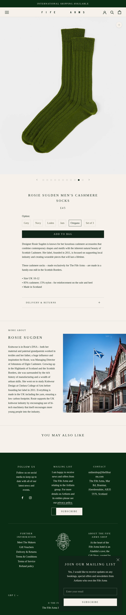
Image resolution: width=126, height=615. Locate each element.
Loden (50, 223)
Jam (62, 223)
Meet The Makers (26, 542)
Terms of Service (26, 561)
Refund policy (26, 566)
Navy (38, 223)
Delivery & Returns (41, 302)
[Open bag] (119, 12)
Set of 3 (90, 223)
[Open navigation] (7, 12)
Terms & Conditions (26, 556)
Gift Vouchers (26, 547)
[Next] (89, 179)
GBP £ (12, 595)
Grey (26, 223)
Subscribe (90, 602)
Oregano (75, 223)
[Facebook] (22, 497)
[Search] (112, 12)
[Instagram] (30, 497)
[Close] (117, 559)
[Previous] (36, 179)
